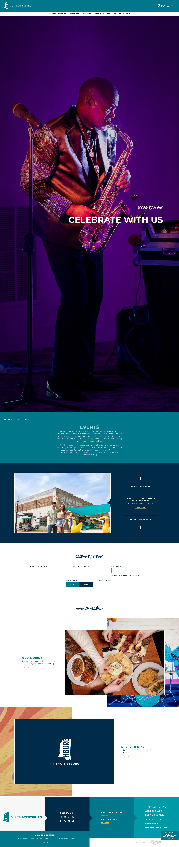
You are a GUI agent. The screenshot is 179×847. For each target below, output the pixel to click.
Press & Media (155, 815)
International (155, 807)
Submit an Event (157, 827)
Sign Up (104, 815)
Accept (44, 843)
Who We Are (154, 811)
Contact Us (153, 819)
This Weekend (135, 575)
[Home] (17, 5)
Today (114, 575)
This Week (122, 575)
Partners (151, 823)
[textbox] (130, 570)
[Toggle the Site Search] (168, 5)
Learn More (140, 507)
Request (105, 822)
